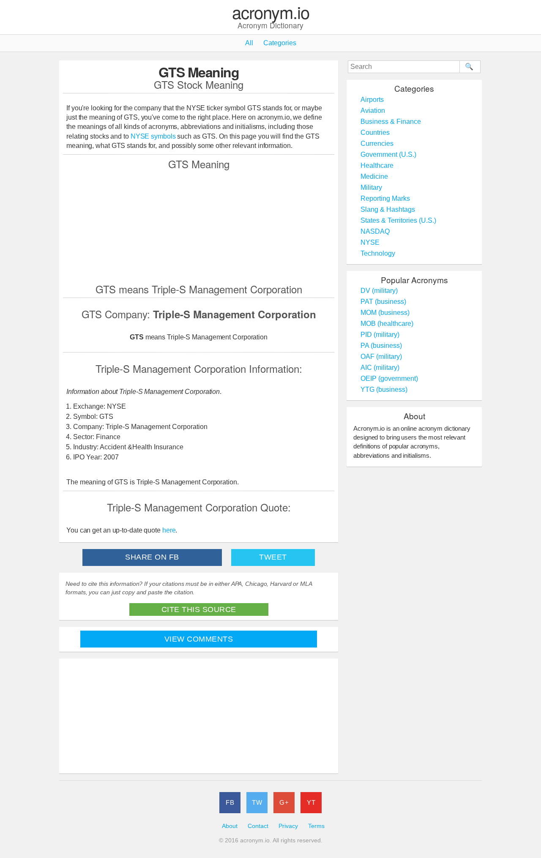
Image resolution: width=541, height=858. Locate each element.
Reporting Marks (385, 198)
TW (257, 802)
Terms (316, 826)
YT (311, 802)
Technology (378, 253)
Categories (279, 42)
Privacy (288, 826)
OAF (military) (381, 356)
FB (230, 802)
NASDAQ (375, 231)
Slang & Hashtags (388, 209)
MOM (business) (385, 312)
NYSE (370, 242)
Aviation (373, 110)
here (169, 530)
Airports (372, 99)
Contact (258, 826)
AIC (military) (380, 367)
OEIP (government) (389, 378)
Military (371, 187)
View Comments (198, 639)
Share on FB (152, 557)
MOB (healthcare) (387, 323)
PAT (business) (383, 301)
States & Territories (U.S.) (398, 220)
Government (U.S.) (388, 154)
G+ (284, 802)
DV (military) (379, 290)
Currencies (377, 143)
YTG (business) (384, 389)
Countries (375, 132)
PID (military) (380, 334)
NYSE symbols (154, 136)
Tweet (273, 557)
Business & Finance (391, 121)
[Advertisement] (198, 226)
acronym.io (270, 12)
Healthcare (377, 165)
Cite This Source (198, 609)
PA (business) (381, 345)
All (249, 42)
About (230, 826)
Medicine (374, 176)
